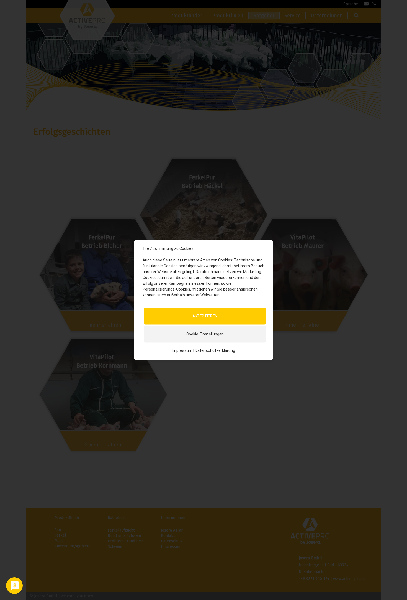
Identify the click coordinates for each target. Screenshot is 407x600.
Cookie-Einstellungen (205, 334)
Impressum (182, 350)
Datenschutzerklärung (215, 350)
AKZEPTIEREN (204, 316)
